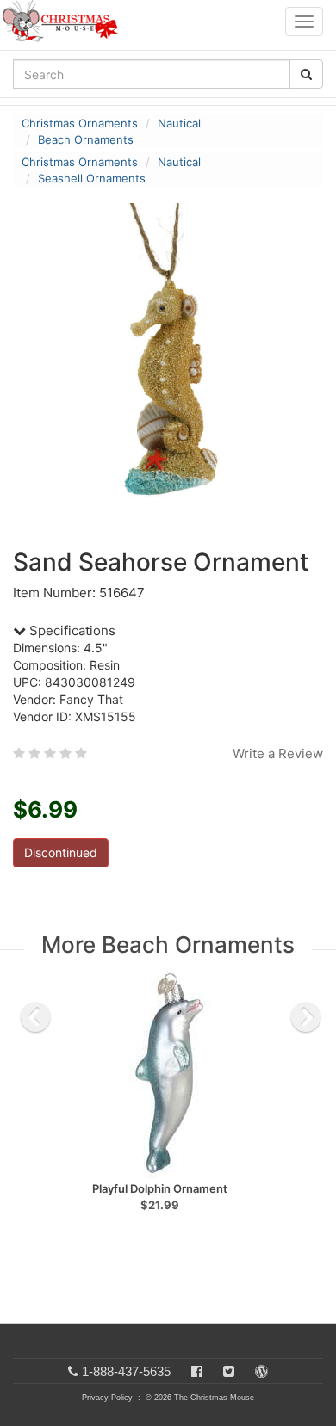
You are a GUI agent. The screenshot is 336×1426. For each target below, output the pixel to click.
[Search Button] (306, 74)
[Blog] (261, 1371)
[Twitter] (228, 1371)
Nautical (179, 123)
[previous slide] (35, 1017)
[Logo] (65, 21)
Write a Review (278, 753)
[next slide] (306, 1017)
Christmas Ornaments (80, 123)
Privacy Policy (107, 1397)
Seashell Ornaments (92, 178)
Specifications (70, 630)
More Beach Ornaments (168, 944)
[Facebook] (196, 1371)
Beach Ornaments (86, 139)
